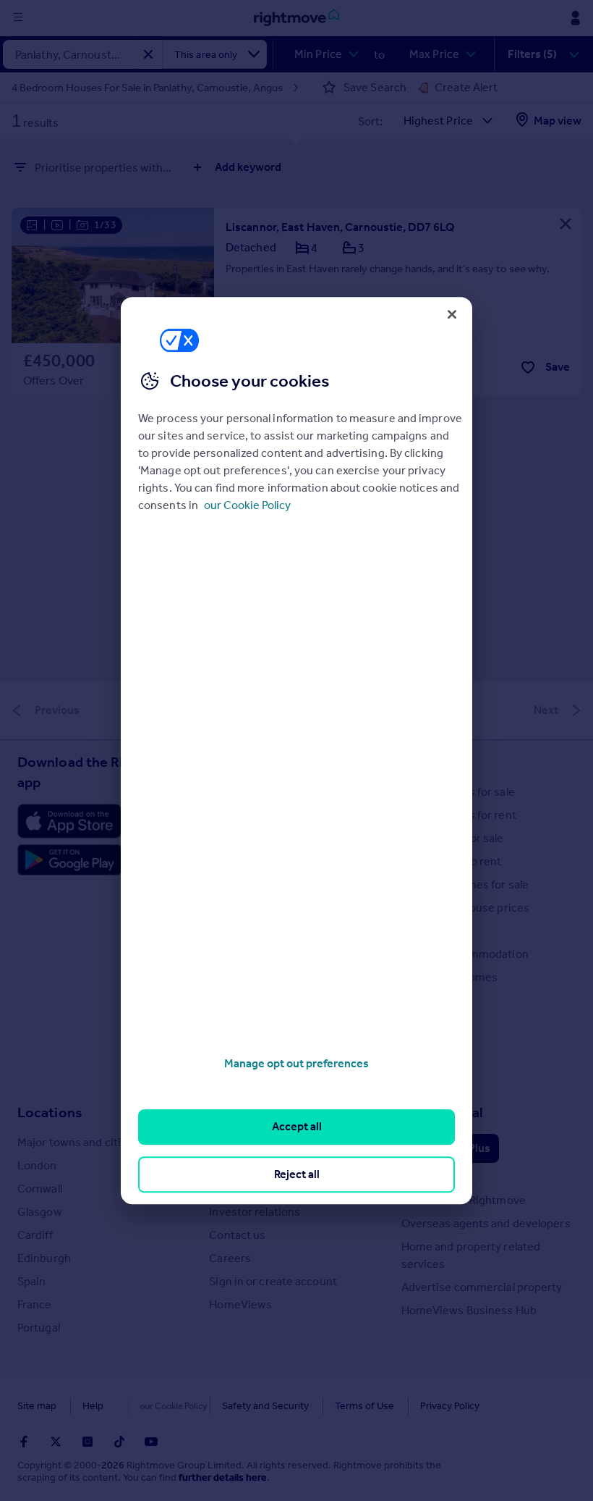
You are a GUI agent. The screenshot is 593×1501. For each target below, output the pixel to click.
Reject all (297, 1174)
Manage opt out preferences (296, 1063)
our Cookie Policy (247, 505)
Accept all (297, 1127)
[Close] (452, 314)
